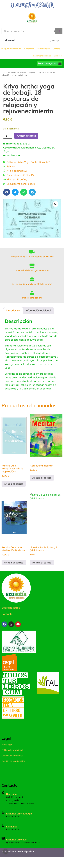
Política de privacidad (12, 750)
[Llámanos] (3, 825)
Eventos (58, 55)
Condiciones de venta (12, 755)
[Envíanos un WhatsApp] (3, 812)
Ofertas (56, 48)
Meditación (12, 72)
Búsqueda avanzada (11, 48)
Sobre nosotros (11, 607)
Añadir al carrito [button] (13, 483)
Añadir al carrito (26, 135)
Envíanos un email (16, 839)
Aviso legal (7, 744)
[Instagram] (11, 624)
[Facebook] (4, 624)
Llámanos (11, 826)
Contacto (7, 614)
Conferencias (43, 48)
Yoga (6, 151)
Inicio (4, 72)
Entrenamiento (31, 147)
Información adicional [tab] (38, 310)
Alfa (19, 147)
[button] (49, 63)
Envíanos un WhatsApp (19, 813)
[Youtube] (18, 624)
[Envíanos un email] (3, 838)
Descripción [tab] (13, 310)
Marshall (16, 155)
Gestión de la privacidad (13, 761)
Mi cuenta (10, 40)
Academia (29, 48)
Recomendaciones (42, 55)
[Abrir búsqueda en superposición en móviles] (32, 31)
